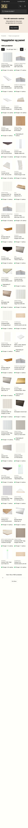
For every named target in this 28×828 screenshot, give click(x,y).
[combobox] (14, 11)
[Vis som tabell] (25, 49)
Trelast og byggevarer (13, 35)
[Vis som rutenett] (21, 49)
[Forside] (4, 6)
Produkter (3, 35)
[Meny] (25, 6)
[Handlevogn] (20, 6)
